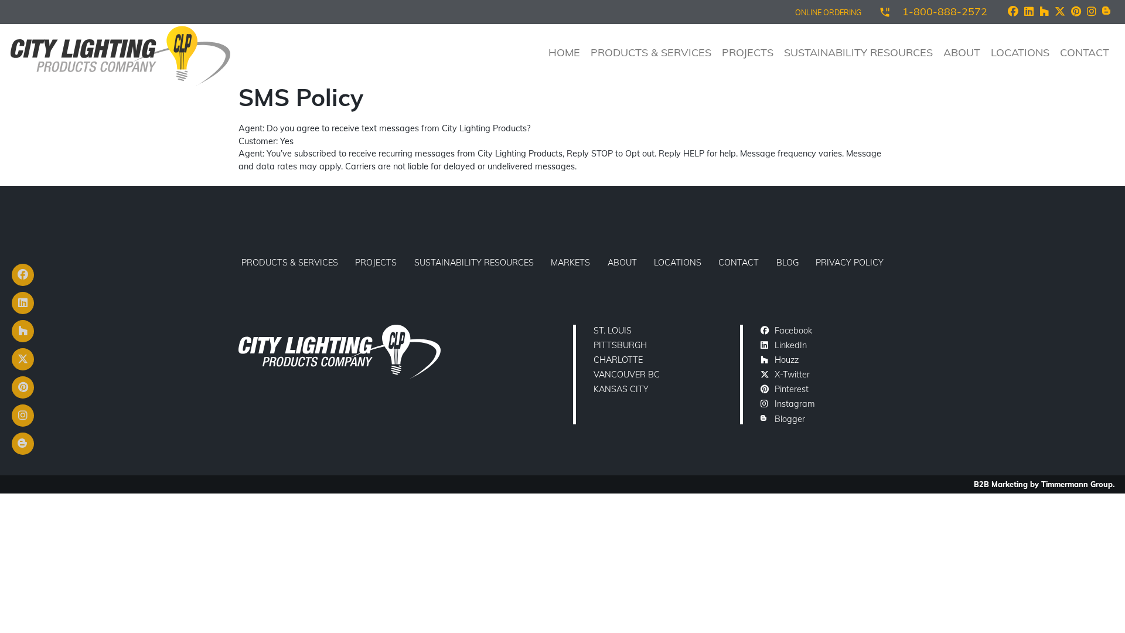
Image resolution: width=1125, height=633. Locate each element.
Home (564, 52)
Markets (570, 262)
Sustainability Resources (858, 52)
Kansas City (621, 389)
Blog (787, 262)
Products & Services (651, 52)
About (961, 52)
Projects (747, 52)
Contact (1084, 52)
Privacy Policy (850, 262)
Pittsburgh (620, 345)
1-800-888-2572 (944, 11)
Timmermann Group (1077, 484)
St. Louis (613, 330)
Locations (1020, 52)
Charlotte (618, 360)
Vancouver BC (627, 374)
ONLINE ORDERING (828, 12)
